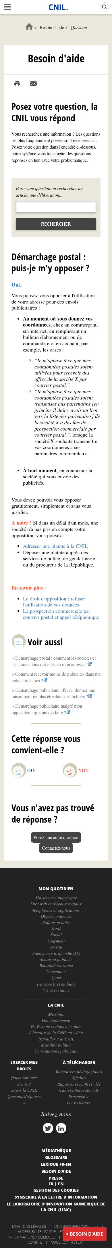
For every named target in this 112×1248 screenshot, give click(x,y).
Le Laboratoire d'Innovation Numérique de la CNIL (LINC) (56, 1206)
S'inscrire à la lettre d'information (56, 1197)
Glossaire (56, 1157)
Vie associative (56, 990)
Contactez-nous (56, 848)
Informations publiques (32, 1237)
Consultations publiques (56, 1051)
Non (83, 770)
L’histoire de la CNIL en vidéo (56, 1032)
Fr (51, 1183)
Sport (56, 977)
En (61, 1183)
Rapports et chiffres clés (79, 1084)
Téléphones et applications (56, 910)
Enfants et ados (56, 922)
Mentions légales (29, 1226)
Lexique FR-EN (56, 1164)
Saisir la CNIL (24, 1090)
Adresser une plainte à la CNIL (55, 545)
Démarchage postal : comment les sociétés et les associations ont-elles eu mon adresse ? (53, 661)
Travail (56, 947)
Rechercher (56, 224)
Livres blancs (79, 1102)
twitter (48, 1128)
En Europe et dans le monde (56, 1026)
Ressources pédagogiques (79, 1071)
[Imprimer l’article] (17, 84)
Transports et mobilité (56, 984)
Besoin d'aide (52, 27)
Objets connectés (56, 916)
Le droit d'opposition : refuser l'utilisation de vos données (54, 601)
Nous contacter (66, 1242)
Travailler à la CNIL (56, 1039)
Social (56, 934)
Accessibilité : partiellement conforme (55, 1231)
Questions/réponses (24, 1099)
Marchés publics (56, 1045)
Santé (56, 928)
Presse (56, 1178)
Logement (56, 941)
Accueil (29, 26)
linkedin (61, 1128)
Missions (56, 1014)
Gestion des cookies (56, 1190)
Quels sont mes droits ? (24, 1080)
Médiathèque (56, 1150)
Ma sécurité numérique (56, 898)
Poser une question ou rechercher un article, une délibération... (49, 191)
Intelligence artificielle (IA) (56, 953)
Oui (31, 770)
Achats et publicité (56, 959)
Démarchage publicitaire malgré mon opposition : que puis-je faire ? (46, 709)
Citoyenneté (56, 971)
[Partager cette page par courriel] (33, 84)
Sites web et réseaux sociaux (56, 904)
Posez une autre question (56, 837)
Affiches (79, 1077)
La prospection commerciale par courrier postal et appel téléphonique (61, 614)
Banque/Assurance (56, 965)
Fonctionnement (56, 1020)
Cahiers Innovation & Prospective (79, 1093)
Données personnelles (76, 1226)
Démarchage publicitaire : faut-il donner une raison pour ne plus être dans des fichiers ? (53, 693)
